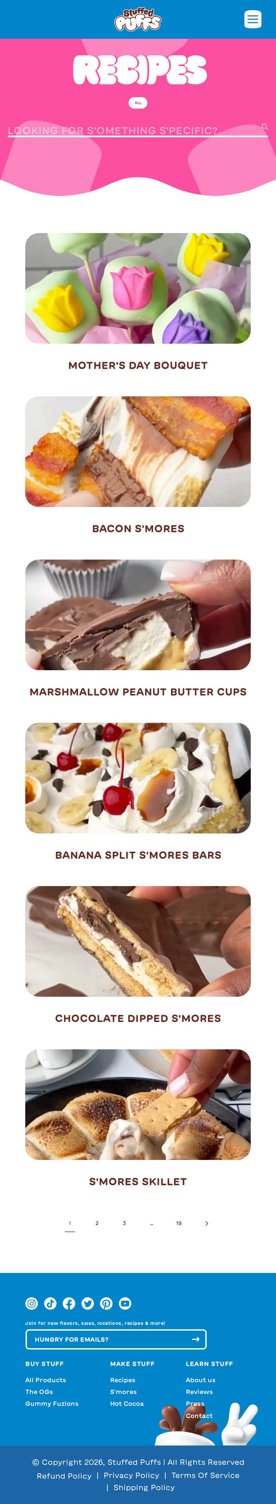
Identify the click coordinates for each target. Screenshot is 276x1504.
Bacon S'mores (138, 528)
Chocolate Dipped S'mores (138, 1018)
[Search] (257, 127)
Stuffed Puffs (134, 1462)
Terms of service (205, 1475)
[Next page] (206, 1224)
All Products (45, 1380)
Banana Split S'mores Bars (138, 855)
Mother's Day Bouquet (138, 365)
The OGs (39, 1392)
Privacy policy (131, 1475)
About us (201, 1380)
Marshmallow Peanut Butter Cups (138, 692)
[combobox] (138, 133)
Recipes (123, 1380)
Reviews (199, 1392)
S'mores (123, 1392)
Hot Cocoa (127, 1403)
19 (179, 1223)
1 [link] (70, 1223)
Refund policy (64, 1476)
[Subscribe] (195, 1339)
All (138, 103)
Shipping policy (144, 1487)
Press (195, 1403)
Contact (199, 1416)
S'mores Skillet (138, 1181)
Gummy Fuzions (52, 1403)
